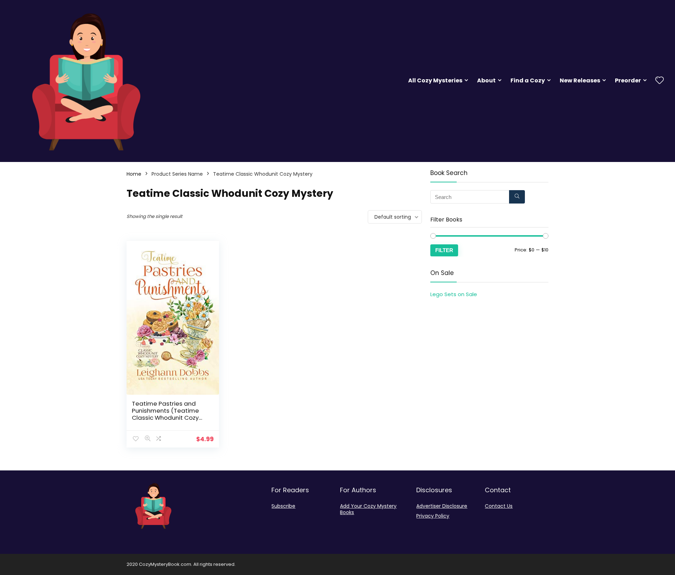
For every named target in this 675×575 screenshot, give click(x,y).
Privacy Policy (432, 515)
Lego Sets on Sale (453, 294)
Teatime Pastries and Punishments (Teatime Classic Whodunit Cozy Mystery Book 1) (165, 414)
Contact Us (499, 506)
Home (134, 173)
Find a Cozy (527, 80)
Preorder (628, 80)
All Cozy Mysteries (435, 80)
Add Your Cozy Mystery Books (368, 509)
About (486, 80)
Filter (444, 250)
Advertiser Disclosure (441, 506)
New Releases (580, 80)
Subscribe (283, 506)
